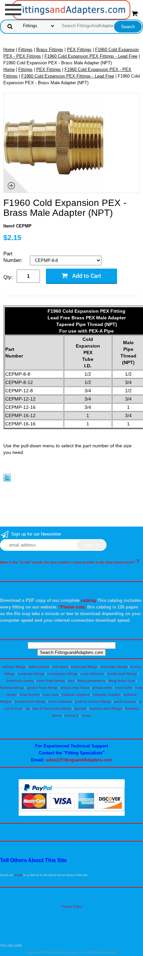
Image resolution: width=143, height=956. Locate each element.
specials (80, 708)
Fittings (25, 49)
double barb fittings (122, 673)
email (18, 875)
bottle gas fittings (84, 667)
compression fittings (62, 673)
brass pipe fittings (113, 667)
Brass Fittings (49, 49)
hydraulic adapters (76, 694)
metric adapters (60, 701)
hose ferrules (30, 694)
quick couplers (125, 701)
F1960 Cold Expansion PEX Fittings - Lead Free (91, 56)
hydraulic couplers (106, 694)
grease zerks (102, 687)
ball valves (60, 667)
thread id (71, 715)
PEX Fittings (79, 49)
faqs (71, 680)
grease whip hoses (75, 687)
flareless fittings (12, 687)
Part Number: (13, 257)
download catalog (20, 680)
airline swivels (39, 667)
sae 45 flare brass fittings (52, 708)
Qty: (8, 277)
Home (9, 49)
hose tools (51, 694)
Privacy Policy (71, 906)
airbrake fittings (14, 667)
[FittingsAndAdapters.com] (72, 9)
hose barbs (123, 687)
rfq (28, 708)
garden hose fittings (42, 687)
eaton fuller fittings (51, 680)
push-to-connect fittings (93, 701)
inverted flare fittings (30, 701)
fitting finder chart (121, 680)
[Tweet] (7, 480)
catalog (88, 600)
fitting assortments (91, 680)
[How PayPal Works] (72, 814)
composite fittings (31, 673)
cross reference (92, 673)
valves (86, 715)
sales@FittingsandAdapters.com (79, 759)
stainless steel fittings (105, 708)
